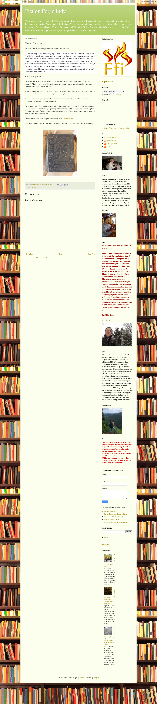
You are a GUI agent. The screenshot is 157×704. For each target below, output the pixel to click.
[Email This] (58, 185)
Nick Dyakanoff (111, 144)
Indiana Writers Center (111, 519)
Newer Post (29, 254)
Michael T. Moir (111, 141)
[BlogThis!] (60, 185)
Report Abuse (107, 81)
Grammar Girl (68, 118)
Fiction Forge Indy (45, 10)
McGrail (33, 188)
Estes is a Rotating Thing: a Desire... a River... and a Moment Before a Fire (109, 636)
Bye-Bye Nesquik (110, 511)
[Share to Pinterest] (67, 185)
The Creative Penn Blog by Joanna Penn (117, 522)
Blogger (96, 677)
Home (60, 254)
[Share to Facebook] (65, 185)
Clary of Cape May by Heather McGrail (117, 128)
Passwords (106, 544)
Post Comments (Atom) (41, 258)
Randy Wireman (111, 147)
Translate (118, 94)
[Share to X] (62, 185)
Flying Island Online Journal (113, 517)
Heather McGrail (111, 138)
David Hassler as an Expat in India (115, 514)
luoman (82, 677)
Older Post (91, 254)
